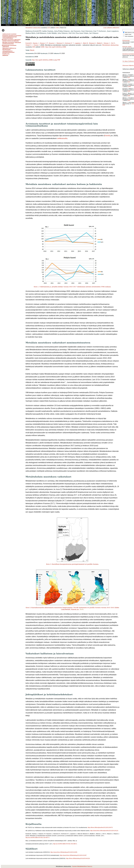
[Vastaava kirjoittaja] (40, 31)
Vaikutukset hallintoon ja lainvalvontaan (9, 49)
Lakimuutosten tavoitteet (9, 34)
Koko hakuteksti (129, 36)
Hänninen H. (60, 43)
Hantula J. (36, 43)
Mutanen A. (92, 43)
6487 (129, 77)
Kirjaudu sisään (126, 46)
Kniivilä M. (29, 43)
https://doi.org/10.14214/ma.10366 (55, 47)
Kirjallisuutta (5, 53)
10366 (57, 27)
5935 (129, 95)
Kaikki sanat (128, 34)
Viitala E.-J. (29, 45)
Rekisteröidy (126, 40)
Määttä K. (100, 43)
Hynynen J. (52, 43)
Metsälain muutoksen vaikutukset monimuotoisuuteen (11, 43)
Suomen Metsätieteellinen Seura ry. (82, 866)
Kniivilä (107, 135)
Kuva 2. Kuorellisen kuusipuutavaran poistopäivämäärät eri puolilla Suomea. (72, 564)
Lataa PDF (57, 60)
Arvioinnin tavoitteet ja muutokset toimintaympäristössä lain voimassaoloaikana (11, 37)
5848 (129, 91)
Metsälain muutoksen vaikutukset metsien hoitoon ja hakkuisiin (11, 40)
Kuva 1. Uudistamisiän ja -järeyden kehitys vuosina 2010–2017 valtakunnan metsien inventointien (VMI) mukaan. (72, 286)
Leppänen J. (78, 43)
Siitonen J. (107, 43)
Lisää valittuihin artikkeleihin (111, 27)
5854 (129, 100)
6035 (123, 105)
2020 (48, 27)
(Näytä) (32, 50)
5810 (129, 82)
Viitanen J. (37, 45)
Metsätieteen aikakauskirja (33, 27)
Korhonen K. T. (69, 43)
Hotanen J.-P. (44, 43)
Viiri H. (113, 43)
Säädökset (5, 55)
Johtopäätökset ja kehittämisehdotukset (8, 51)
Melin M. (85, 43)
